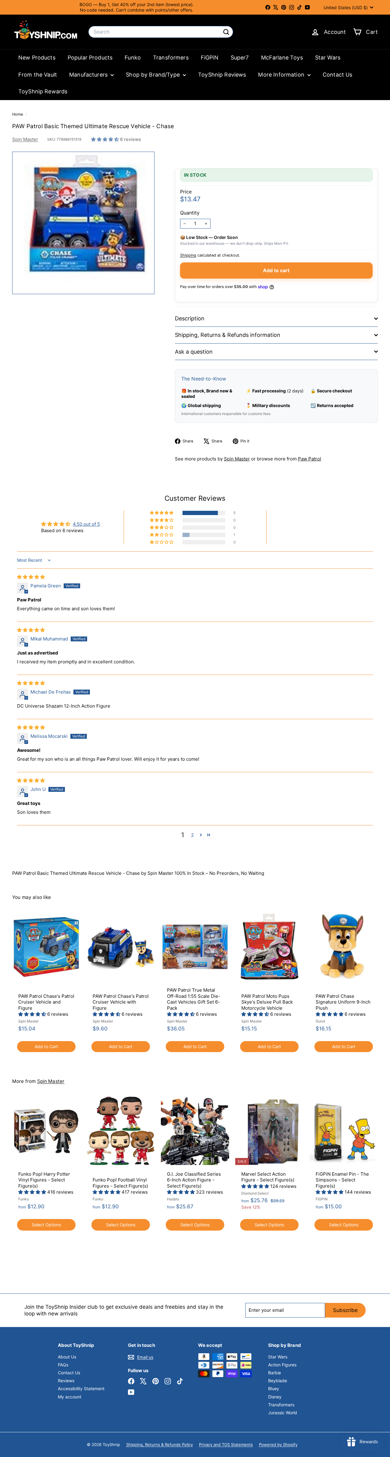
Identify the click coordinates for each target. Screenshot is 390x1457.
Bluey (273, 1388)
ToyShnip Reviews (222, 74)
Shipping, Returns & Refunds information (227, 335)
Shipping (188, 255)
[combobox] (160, 32)
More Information (282, 74)
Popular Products (90, 57)
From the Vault (37, 74)
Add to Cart (46, 1046)
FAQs (63, 1364)
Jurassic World (282, 1412)
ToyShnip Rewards (42, 91)
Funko (133, 57)
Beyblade (277, 1380)
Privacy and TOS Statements (226, 1444)
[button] (105, 139)
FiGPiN (209, 57)
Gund (320, 1021)
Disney (275, 1396)
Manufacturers (89, 74)
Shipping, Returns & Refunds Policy (159, 1444)
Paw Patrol (309, 459)
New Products (36, 57)
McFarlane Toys (282, 57)
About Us (67, 1356)
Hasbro (173, 1199)
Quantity (190, 213)
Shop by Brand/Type (153, 74)
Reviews (66, 1380)
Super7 (240, 57)
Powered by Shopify (278, 1444)
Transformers (171, 57)
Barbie (274, 1372)
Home (18, 114)
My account (69, 1396)
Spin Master (25, 139)
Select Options (46, 1224)
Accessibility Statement (81, 1388)
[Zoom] (83, 223)
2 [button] (192, 835)
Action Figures (282, 1364)
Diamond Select (254, 1193)
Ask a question (194, 351)
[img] (31, 577)
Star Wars (327, 57)
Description (189, 318)
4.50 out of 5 (86, 524)
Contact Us (338, 74)
